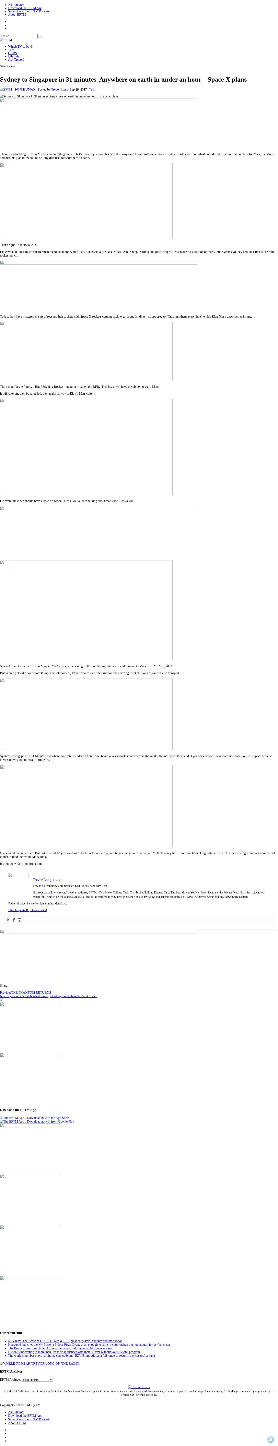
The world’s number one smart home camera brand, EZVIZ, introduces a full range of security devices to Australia (81, 1355)
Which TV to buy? (20, 46)
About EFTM (17, 14)
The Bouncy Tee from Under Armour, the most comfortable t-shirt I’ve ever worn (60, 1348)
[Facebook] (14, 920)
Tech (11, 49)
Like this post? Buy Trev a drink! (27, 910)
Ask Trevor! (16, 5)
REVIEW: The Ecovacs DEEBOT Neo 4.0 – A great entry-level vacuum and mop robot (65, 1341)
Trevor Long (59, 89)
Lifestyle (13, 56)
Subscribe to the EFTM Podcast (28, 11)
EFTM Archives (10, 1379)
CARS (12, 53)
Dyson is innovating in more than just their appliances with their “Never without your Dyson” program (74, 1352)
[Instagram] (19, 920)
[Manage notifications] (270, 1439)
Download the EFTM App (25, 8)
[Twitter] (8, 920)
